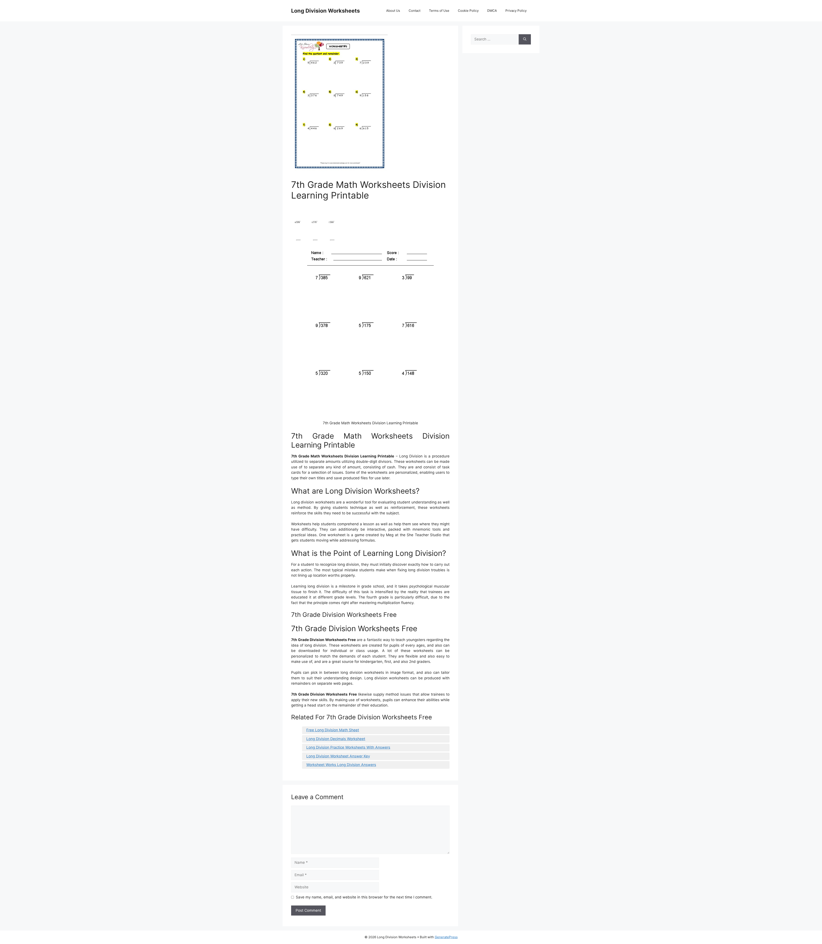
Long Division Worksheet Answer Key (338, 756)
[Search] (525, 39)
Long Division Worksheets (325, 10)
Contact (414, 11)
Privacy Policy (516, 11)
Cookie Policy (468, 11)
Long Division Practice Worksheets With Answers (348, 747)
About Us (393, 11)
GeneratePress (446, 937)
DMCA (492, 11)
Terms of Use (439, 11)
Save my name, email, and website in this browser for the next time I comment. (364, 897)
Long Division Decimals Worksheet (335, 739)
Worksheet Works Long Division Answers (341, 765)
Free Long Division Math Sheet (332, 730)
